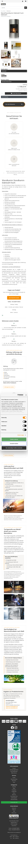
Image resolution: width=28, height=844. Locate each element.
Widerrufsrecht (14, 773)
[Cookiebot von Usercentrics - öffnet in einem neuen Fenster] (17, 395)
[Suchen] (25, 7)
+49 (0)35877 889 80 (16, 301)
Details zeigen (21, 435)
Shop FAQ (14, 786)
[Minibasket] (25, 1)
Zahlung (5, 366)
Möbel (14, 788)
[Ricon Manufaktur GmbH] (4, 76)
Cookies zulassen (14, 439)
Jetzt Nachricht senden (14, 297)
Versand (14, 768)
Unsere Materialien (14, 771)
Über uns (14, 809)
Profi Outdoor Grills (14, 796)
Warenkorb (14, 780)
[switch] (25, 422)
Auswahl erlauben (14, 443)
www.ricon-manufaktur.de (11, 708)
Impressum (14, 808)
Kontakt (14, 777)
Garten (14, 793)
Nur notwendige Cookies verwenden (14, 447)
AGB (14, 811)
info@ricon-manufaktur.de (12, 706)
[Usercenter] (22, 1)
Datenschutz (14, 812)
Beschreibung (5, 97)
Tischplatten (14, 789)
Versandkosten (24, 88)
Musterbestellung (14, 779)
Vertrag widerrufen (14, 802)
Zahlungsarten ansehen (9, 387)
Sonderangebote (14, 797)
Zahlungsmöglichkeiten (14, 769)
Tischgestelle (14, 791)
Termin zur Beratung (8, 455)
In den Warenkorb (16, 93)
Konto (14, 782)
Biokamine (14, 794)
